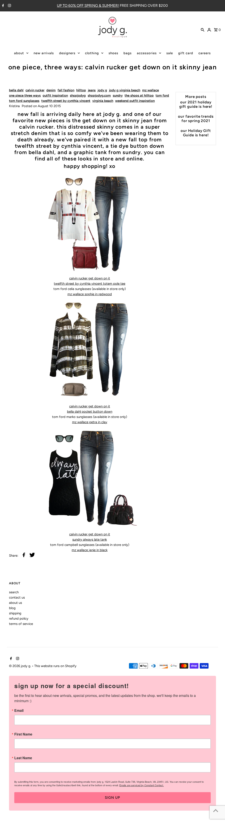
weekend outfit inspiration (135, 101)
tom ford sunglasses (24, 101)
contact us (17, 597)
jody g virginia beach (124, 90)
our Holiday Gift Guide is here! (196, 132)
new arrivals (44, 53)
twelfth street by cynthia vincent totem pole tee (89, 284)
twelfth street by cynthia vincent (65, 101)
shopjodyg (78, 95)
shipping (15, 613)
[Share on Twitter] (32, 556)
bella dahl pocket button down (89, 412)
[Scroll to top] (216, 810)
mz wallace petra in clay (89, 422)
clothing (92, 53)
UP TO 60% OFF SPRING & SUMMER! (88, 5)
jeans (92, 90)
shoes (113, 53)
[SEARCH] (202, 29)
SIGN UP (112, 797)
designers (67, 53)
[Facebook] (2, 6)
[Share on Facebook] (24, 556)
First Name (23, 734)
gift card (185, 53)
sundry (118, 95)
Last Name (23, 758)
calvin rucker (34, 90)
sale (169, 53)
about (19, 53)
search (14, 592)
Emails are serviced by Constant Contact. (141, 785)
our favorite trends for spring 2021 (195, 118)
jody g (102, 90)
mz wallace (150, 90)
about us (15, 603)
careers (204, 53)
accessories (147, 53)
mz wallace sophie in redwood (89, 294)
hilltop (81, 90)
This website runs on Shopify (55, 666)
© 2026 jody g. (20, 666)
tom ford (162, 95)
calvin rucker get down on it (89, 278)
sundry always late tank (89, 539)
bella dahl (16, 90)
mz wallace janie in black (89, 550)
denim (51, 90)
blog (12, 608)
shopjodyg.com (99, 95)
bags (127, 53)
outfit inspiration (55, 95)
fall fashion (66, 90)
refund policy (18, 619)
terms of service (21, 624)
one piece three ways (25, 95)
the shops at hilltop (139, 95)
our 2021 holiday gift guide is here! (195, 104)
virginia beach (102, 101)
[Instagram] (9, 6)
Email (19, 710)
